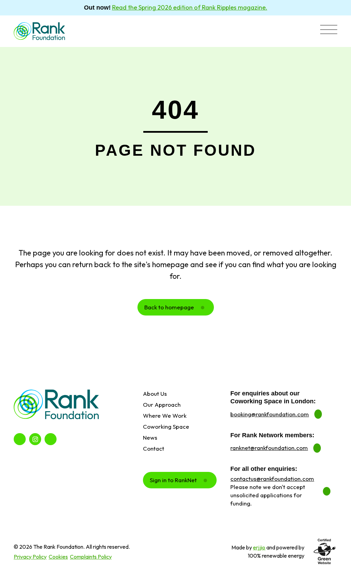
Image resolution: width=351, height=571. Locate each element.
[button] (328, 30)
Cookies (58, 556)
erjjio (259, 547)
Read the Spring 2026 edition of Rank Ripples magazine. (189, 7)
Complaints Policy (91, 556)
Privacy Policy (30, 556)
